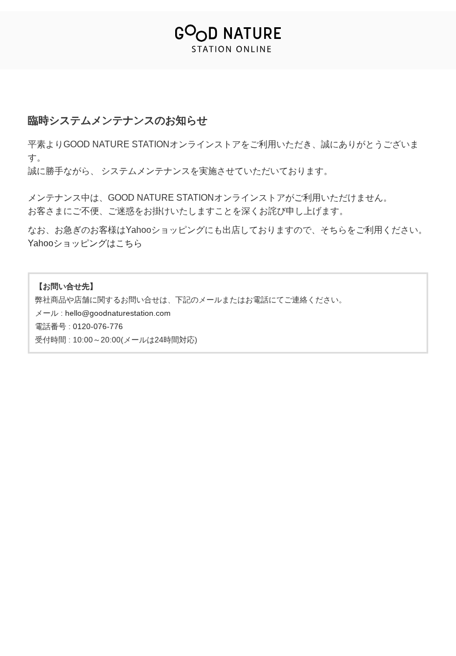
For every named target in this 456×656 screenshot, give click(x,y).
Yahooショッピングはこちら (85, 243)
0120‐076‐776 (98, 326)
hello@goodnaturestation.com (118, 313)
